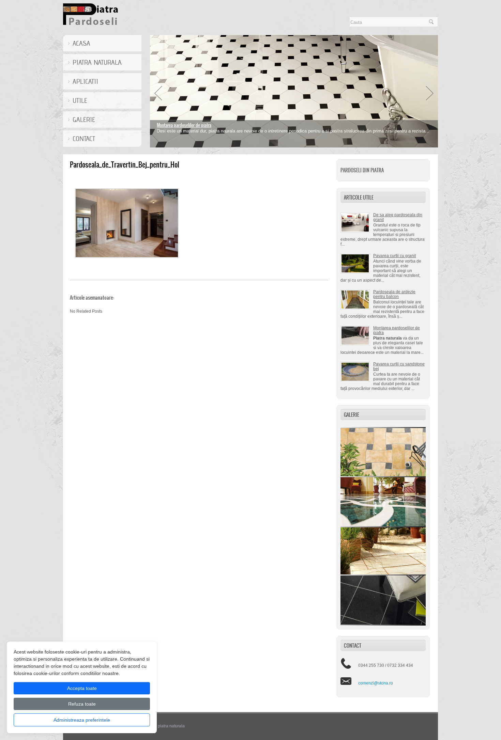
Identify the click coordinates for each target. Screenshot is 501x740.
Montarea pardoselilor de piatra (184, 125)
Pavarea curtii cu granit (394, 255)
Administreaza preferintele (82, 720)
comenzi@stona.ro (375, 683)
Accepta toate (82, 688)
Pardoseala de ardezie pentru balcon (394, 294)
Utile (80, 100)
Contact (84, 139)
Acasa (81, 43)
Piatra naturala (97, 62)
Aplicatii (85, 81)
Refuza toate (82, 704)
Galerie (84, 119)
